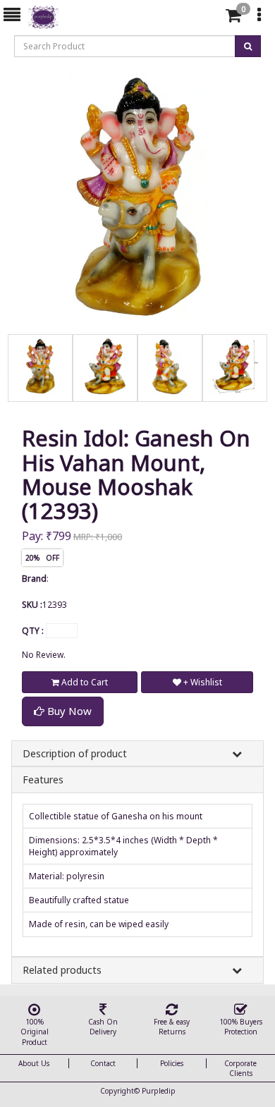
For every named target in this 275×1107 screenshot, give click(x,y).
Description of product (75, 753)
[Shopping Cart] (233, 18)
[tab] (210, 15)
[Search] (208, 18)
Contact (103, 1063)
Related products (62, 970)
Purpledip (159, 1091)
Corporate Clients (240, 1068)
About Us (33, 1063)
